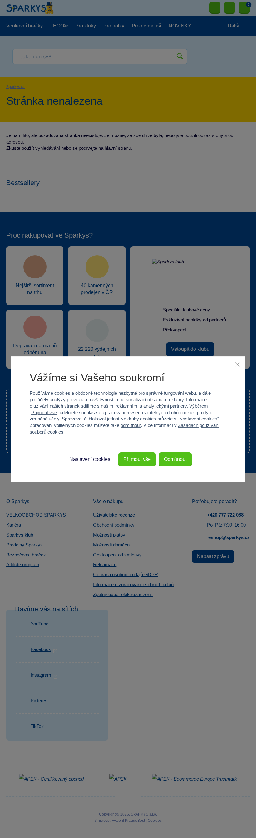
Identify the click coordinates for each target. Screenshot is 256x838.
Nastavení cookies (198, 419)
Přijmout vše (44, 412)
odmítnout (131, 425)
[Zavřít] (237, 364)
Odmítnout (175, 459)
